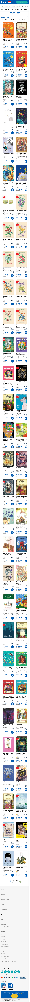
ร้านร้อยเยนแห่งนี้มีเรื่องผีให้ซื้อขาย (8, 725)
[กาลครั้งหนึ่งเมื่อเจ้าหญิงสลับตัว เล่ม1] (8, 173)
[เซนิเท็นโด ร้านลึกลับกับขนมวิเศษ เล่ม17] (21, 487)
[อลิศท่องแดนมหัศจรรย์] (21, 459)
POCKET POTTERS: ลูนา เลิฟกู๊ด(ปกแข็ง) (7, 382)
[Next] (20, 881)
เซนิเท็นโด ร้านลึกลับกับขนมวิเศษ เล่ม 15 (8, 811)
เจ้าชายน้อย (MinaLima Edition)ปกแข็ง (21, 125)
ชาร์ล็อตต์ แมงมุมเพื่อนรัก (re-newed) (8, 97)
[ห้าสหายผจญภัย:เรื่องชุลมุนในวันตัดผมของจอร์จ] (8, 59)
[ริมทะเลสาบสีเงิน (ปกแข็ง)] (8, 230)
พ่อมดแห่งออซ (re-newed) (7, 354)
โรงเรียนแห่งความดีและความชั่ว (21, 782)
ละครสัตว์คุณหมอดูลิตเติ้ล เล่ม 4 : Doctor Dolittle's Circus (21, 154)
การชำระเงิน (3, 936)
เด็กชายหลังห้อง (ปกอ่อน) (21, 611)
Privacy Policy (14, 1000)
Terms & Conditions (6, 1000)
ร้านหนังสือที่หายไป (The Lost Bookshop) (21, 754)
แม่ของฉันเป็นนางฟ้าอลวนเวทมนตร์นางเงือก (8, 668)
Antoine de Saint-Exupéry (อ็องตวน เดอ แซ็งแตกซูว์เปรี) (21, 128)
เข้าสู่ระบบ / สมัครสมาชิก (21, 2)
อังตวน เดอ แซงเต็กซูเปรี (20, 185)
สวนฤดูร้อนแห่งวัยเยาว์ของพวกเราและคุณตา (21, 440)
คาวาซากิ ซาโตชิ (5, 584)
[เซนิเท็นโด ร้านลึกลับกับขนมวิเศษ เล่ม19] (21, 30)
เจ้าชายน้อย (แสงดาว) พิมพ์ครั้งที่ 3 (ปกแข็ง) (21, 183)
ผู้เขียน (2, 904)
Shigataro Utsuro (6, 727)
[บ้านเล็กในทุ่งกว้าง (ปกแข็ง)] (21, 316)
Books (4, 44)
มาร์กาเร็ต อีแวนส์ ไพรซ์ (7, 784)
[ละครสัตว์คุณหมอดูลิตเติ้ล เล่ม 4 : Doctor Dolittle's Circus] (21, 145)
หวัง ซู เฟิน (4, 156)
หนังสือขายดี (3, 892)
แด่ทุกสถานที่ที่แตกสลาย (8, 839)
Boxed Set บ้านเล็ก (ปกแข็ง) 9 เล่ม (8, 211)
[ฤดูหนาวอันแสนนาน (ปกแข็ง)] (8, 259)
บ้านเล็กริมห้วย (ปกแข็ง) (21, 210)
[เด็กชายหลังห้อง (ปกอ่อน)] (21, 602)
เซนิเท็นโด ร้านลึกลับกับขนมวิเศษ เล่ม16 (21, 639)
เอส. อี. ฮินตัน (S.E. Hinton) (21, 99)
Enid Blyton (5, 42)
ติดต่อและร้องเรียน (5, 956)
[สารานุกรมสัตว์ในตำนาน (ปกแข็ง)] (8, 573)
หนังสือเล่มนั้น (6, 610)
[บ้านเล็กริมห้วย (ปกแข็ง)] (21, 202)
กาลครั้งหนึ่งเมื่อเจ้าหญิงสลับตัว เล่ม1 (8, 183)
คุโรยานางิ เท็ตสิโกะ (6, 756)
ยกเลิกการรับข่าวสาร (5, 946)
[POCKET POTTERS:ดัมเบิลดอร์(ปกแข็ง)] (21, 345)
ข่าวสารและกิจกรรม (5, 907)
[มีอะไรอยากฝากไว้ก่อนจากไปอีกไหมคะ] (8, 430)
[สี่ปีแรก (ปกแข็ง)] (8, 316)
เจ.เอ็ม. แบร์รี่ (5, 499)
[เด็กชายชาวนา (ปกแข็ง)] (21, 287)
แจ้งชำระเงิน (3, 941)
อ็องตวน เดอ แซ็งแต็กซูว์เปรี (8, 127)
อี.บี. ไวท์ (4, 99)
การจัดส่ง (3, 939)
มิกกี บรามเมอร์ (5, 442)
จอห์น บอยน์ (5, 841)
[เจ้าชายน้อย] (8, 116)
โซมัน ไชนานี (18, 784)
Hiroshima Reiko (19, 42)
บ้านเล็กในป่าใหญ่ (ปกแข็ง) (7, 297)
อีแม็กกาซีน (24, 9)
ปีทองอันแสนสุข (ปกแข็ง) (20, 240)
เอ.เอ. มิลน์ (4, 470)
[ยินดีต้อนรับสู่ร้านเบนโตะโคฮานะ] (21, 573)
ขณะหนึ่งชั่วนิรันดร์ (20, 382)
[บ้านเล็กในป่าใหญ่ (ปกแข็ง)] (8, 287)
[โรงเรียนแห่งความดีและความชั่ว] (21, 773)
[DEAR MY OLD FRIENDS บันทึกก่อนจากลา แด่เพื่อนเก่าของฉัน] (8, 544)
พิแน (3, 556)
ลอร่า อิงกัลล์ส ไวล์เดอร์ (7, 213)
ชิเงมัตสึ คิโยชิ (18, 413)
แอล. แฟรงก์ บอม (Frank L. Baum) (8, 356)
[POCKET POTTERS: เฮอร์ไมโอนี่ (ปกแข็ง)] (21, 659)
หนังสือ (7, 9)
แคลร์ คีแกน (18, 813)
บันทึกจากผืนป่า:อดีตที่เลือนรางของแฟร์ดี (21, 525)
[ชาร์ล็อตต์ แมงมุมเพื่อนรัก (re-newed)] (8, 87)
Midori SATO (18, 841)
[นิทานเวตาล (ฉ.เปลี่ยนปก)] (8, 630)
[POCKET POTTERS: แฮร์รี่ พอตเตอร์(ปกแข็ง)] (8, 687)
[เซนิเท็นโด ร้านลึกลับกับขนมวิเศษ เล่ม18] (8, 402)
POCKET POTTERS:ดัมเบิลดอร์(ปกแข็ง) (20, 354)
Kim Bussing (5, 185)
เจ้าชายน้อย (5, 125)
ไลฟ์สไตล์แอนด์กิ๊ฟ (5, 927)
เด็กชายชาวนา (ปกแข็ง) (21, 296)
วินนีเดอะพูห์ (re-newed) (6, 468)
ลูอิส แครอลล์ (18, 470)
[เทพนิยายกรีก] (8, 773)
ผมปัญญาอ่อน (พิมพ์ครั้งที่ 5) (8, 154)
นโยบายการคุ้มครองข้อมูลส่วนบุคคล (9, 961)
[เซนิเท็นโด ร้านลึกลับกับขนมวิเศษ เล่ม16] (21, 630)
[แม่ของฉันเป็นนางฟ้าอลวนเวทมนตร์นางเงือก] (8, 659)
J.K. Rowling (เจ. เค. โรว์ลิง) (21, 356)
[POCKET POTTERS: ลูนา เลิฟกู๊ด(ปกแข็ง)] (8, 373)
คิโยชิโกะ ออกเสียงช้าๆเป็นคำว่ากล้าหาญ (21, 411)
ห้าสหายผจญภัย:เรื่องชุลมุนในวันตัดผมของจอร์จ (7, 68)
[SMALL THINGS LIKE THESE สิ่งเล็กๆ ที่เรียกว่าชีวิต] (21, 801)
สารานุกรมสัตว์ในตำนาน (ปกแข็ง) (8, 582)
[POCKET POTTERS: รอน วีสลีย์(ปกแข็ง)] (21, 687)
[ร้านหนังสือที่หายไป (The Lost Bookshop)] (21, 744)
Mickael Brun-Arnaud (20, 527)
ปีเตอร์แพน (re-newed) (8, 496)
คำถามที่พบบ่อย (4, 944)
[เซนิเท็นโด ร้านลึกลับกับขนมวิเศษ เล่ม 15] (8, 801)
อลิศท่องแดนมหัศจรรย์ (21, 467)
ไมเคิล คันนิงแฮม (19, 384)
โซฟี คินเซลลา (5, 670)
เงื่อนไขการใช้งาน (4, 959)
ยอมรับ (14, 996)
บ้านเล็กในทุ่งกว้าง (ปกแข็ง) (21, 325)
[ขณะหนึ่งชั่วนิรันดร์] (21, 373)
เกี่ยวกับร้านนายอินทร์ (5, 954)
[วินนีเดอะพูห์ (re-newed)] (8, 459)
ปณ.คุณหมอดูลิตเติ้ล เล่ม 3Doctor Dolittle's (21, 554)
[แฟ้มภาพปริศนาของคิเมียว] (21, 830)
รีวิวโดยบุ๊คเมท (4, 909)
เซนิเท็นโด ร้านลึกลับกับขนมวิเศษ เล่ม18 (8, 411)
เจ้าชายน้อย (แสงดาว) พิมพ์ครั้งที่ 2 (7, 868)
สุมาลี (4, 527)
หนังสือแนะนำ (4, 897)
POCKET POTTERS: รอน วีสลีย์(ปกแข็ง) (21, 697)
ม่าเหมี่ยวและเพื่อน (7, 525)
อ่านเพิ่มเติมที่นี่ (20, 993)
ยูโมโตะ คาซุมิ (18, 442)
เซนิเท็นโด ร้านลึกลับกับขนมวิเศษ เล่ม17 (21, 497)
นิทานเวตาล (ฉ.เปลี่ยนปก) (8, 639)
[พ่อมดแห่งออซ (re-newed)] (8, 345)
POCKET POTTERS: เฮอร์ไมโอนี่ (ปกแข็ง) (21, 668)
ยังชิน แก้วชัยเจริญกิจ (20, 727)
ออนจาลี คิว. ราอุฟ (19, 613)
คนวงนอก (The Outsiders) (19, 97)
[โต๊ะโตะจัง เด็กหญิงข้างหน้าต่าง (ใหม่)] (8, 744)
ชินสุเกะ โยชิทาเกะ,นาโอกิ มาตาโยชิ (8, 613)
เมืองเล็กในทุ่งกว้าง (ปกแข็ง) (21, 268)
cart (13, 2)
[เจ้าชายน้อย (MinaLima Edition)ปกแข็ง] (21, 116)
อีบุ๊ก (12, 9)
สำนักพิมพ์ (3, 902)
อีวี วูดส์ (17, 756)
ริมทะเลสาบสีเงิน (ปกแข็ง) (7, 240)
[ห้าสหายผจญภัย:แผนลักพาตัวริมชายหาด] (8, 30)
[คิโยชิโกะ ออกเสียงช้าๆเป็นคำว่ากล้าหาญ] (21, 402)
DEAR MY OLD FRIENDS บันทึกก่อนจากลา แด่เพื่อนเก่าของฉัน (8, 554)
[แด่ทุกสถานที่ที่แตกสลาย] (8, 830)
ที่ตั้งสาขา (3, 964)
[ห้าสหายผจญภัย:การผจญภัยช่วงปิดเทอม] (21, 59)
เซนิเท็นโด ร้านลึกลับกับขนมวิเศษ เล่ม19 (21, 40)
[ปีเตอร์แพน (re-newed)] (8, 487)
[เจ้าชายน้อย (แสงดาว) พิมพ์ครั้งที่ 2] (8, 859)
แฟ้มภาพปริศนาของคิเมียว (21, 839)
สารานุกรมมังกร (19, 867)
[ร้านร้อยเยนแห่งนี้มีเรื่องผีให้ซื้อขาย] (8, 716)
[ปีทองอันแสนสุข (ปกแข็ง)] (21, 230)
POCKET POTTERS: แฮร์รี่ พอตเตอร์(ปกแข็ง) (8, 697)
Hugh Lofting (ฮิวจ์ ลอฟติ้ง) (21, 156)
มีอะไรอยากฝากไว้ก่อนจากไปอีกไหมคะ (7, 440)
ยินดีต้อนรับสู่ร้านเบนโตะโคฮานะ (21, 582)
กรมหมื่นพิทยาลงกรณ (7, 641)
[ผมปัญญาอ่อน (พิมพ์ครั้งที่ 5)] (8, 145)
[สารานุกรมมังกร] (21, 859)
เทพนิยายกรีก (6, 782)
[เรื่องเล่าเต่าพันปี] (21, 716)
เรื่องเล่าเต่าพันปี (20, 724)
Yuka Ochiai (18, 584)
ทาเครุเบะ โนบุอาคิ (19, 870)
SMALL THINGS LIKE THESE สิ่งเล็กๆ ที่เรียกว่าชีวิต (21, 811)
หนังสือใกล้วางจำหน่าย (5, 899)
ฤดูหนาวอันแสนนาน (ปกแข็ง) (8, 268)
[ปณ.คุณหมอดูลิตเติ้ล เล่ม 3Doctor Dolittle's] (21, 544)
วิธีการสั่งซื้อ (3, 934)
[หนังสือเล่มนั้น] (8, 602)
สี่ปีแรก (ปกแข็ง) (6, 325)
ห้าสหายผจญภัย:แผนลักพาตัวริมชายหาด (7, 40)
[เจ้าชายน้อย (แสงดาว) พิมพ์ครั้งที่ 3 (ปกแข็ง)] (21, 173)
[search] (2, 6)
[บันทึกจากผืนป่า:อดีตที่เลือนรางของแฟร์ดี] (21, 516)
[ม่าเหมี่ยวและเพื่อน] (8, 516)
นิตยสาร (17, 9)
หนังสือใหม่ (3, 894)
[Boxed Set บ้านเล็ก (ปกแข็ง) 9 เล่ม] (8, 202)
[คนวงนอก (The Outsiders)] (21, 87)
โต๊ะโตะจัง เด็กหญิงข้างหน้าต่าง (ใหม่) (8, 754)
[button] (12, 47)
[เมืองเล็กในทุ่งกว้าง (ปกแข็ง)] (21, 259)
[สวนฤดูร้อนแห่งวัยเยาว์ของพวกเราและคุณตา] (21, 430)
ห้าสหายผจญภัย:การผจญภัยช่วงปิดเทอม (21, 68)
